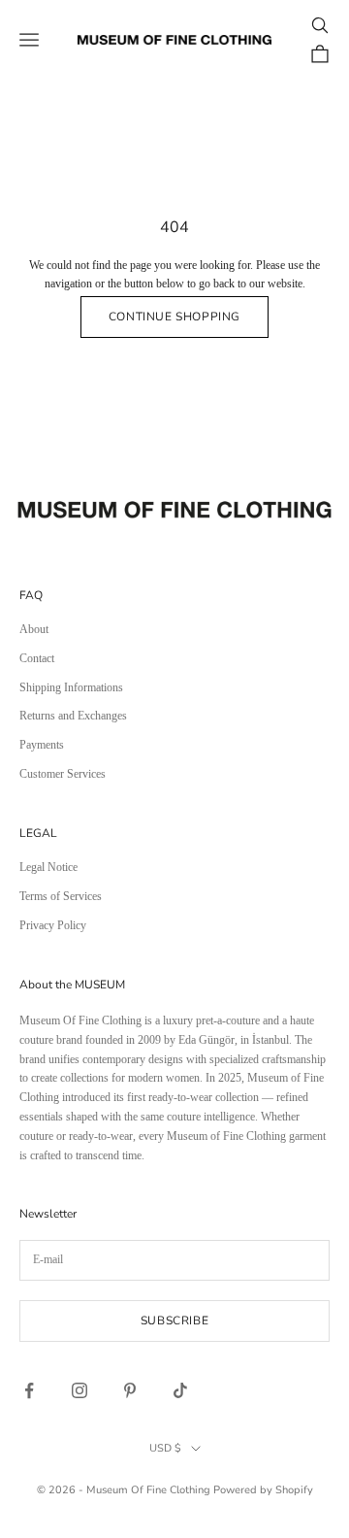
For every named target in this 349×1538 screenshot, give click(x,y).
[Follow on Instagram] (79, 1390)
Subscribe (174, 1320)
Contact (36, 658)
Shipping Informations (71, 687)
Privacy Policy (52, 925)
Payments (41, 745)
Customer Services (62, 774)
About (33, 629)
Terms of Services (60, 896)
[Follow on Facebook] (29, 1390)
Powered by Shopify (263, 1490)
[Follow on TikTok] (180, 1390)
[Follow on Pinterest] (130, 1390)
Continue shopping (174, 316)
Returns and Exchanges (73, 715)
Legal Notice (48, 867)
